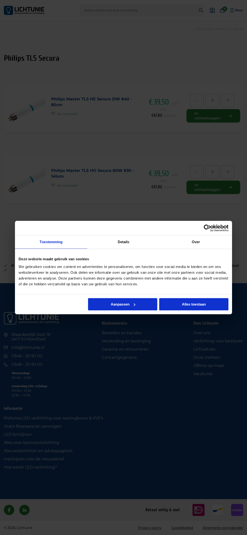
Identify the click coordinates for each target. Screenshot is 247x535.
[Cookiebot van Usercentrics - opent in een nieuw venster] (207, 228)
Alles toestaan (194, 304)
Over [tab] (196, 242)
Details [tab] (124, 242)
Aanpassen (120, 304)
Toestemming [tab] (51, 242)
